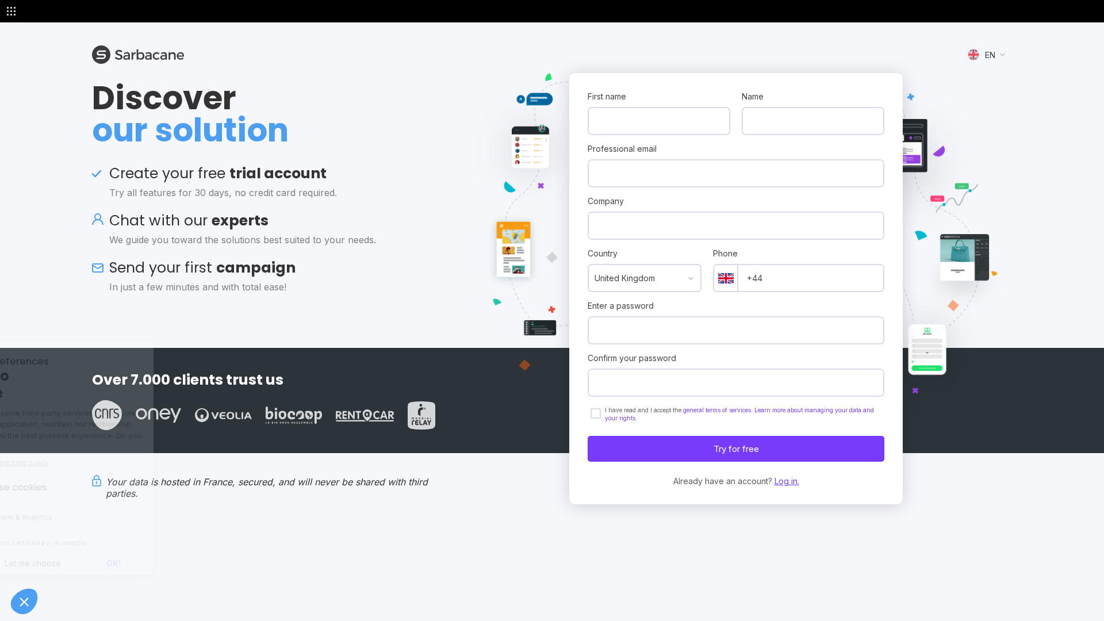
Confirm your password (632, 358)
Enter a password (621, 305)
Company (606, 201)
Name (753, 96)
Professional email (622, 149)
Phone (725, 253)
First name (607, 96)
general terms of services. (718, 410)
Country (603, 253)
